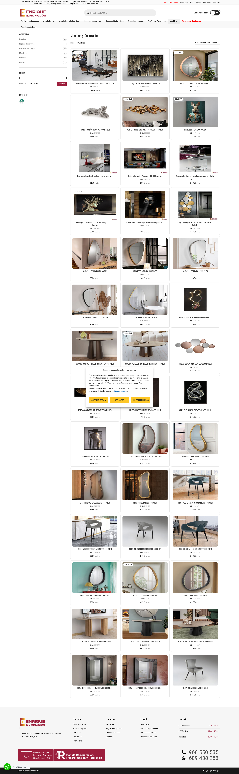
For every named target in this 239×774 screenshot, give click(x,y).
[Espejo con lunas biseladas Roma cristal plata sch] (94, 158)
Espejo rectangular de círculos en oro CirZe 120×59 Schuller (195, 223)
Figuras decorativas (27, 44)
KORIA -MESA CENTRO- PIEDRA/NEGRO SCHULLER (195, 641)
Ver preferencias (140, 400)
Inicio (72, 43)
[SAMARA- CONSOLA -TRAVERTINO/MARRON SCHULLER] (94, 346)
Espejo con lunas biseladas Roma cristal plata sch (94, 175)
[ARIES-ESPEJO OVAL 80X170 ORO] (145, 300)
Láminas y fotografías (28, 48)
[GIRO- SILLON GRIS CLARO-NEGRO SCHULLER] (145, 531)
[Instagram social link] (210, 771)
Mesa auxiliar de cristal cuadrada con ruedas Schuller (195, 175)
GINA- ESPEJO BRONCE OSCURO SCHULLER (95, 502)
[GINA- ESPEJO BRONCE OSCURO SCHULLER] (94, 485)
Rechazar (119, 400)
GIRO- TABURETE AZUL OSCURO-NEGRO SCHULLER (195, 502)
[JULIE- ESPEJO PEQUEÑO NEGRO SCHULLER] (94, 577)
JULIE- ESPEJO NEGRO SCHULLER (195, 595)
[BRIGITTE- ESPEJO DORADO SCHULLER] (195, 438)
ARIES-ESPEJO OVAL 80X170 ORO (145, 317)
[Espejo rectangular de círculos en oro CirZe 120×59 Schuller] (195, 204)
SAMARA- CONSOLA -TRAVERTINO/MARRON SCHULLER (95, 363)
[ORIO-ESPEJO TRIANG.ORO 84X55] (145, 253)
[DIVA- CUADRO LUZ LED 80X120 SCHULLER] (94, 438)
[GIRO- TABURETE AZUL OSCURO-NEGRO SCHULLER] (195, 485)
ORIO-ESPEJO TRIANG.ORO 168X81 (95, 271)
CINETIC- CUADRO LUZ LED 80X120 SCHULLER (195, 410)
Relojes (22, 62)
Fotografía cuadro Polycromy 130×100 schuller (145, 175)
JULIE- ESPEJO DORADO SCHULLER (145, 595)
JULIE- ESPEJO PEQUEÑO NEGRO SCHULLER (95, 595)
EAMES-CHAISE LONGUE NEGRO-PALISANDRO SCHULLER (94, 83)
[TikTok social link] (218, 771)
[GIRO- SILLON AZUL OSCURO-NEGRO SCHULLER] (195, 531)
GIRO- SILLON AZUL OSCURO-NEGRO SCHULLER (195, 549)
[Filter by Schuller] (30, 101)
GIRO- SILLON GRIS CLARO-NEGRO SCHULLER (145, 549)
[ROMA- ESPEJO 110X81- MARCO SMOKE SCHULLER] (145, 670)
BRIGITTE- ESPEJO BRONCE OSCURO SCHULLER (145, 456)
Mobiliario (23, 53)
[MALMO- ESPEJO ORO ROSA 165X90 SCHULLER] (195, 346)
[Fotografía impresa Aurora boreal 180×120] (145, 65)
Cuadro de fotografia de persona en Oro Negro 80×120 (145, 222)
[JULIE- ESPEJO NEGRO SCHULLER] (195, 577)
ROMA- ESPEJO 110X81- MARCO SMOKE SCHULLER (145, 688)
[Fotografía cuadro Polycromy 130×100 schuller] (145, 158)
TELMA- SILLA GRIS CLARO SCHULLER (195, 688)
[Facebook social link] (203, 771)
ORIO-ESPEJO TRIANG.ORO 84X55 (145, 271)
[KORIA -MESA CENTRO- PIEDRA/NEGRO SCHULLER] (195, 624)
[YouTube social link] (214, 771)
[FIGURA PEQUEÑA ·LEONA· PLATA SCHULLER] (94, 112)
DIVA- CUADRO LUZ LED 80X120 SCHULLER (95, 456)
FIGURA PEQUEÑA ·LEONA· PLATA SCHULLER (95, 129)
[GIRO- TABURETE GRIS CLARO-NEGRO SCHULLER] (94, 531)
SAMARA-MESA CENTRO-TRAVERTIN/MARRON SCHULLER (145, 363)
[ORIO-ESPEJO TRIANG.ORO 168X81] (94, 253)
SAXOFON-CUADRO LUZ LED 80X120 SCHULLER (195, 317)
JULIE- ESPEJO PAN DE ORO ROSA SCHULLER (195, 83)
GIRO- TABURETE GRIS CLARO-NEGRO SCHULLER (95, 549)
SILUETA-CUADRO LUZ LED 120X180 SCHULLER (145, 410)
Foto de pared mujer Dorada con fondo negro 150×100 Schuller (95, 223)
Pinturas (22, 58)
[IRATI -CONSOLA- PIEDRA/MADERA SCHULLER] (94, 624)
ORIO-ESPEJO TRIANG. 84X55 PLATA (195, 271)
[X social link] (207, 771)
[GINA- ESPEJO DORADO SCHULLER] (145, 485)
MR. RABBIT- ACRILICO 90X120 (195, 129)
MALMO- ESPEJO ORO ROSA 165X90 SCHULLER (195, 363)
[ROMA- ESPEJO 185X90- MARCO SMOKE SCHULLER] (94, 670)
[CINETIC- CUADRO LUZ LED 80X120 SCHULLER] (195, 392)
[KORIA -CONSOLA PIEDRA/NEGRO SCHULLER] (145, 624)
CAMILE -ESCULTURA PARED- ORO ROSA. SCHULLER (145, 129)
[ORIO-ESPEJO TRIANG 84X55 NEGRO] (94, 300)
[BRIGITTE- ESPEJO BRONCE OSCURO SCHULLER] (145, 438)
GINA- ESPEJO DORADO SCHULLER (145, 502)
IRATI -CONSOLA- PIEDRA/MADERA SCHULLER (95, 641)
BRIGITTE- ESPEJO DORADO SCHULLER (195, 456)
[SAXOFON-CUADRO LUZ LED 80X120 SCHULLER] (195, 300)
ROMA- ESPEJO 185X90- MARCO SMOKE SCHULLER (95, 688)
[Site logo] (33, 12)
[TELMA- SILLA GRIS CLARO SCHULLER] (195, 670)
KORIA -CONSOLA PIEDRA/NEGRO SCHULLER (145, 641)
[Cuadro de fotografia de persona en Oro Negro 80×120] (145, 204)
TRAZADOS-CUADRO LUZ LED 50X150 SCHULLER (95, 410)
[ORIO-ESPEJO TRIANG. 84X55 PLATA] (195, 253)
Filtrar (62, 84)
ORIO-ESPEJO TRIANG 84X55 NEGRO (95, 317)
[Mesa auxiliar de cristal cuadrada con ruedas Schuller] (195, 158)
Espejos (22, 39)
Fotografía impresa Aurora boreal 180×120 (145, 83)
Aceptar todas (98, 400)
